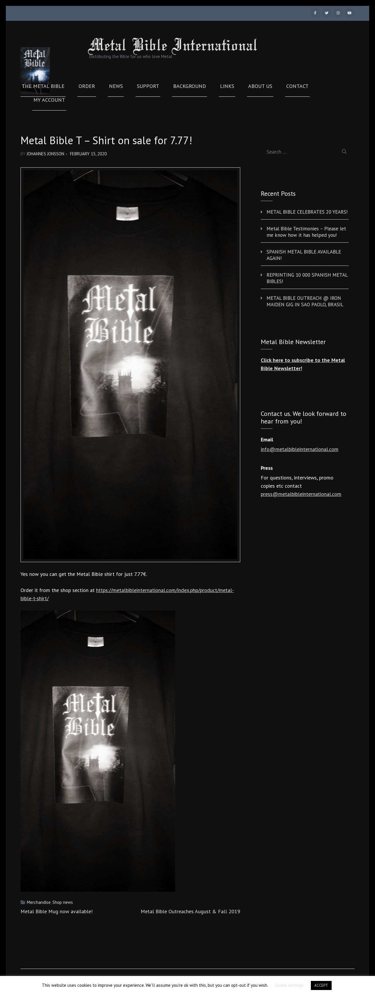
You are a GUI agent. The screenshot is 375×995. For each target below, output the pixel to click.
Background (189, 86)
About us (260, 86)
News (116, 86)
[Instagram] (338, 13)
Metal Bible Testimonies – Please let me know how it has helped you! (306, 231)
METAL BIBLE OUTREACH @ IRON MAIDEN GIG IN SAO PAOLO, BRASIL (305, 301)
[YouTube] (349, 13)
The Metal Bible (43, 86)
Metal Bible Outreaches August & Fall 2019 (190, 911)
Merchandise (39, 902)
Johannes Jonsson (45, 154)
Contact (297, 86)
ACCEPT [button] (321, 985)
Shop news (62, 902)
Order (87, 86)
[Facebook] (315, 13)
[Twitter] (327, 13)
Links (227, 86)
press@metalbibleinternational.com (301, 494)
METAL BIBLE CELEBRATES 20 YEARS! (307, 212)
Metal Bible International (173, 46)
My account (49, 100)
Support (148, 86)
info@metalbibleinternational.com (299, 449)
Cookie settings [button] (289, 985)
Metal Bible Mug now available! (57, 911)
